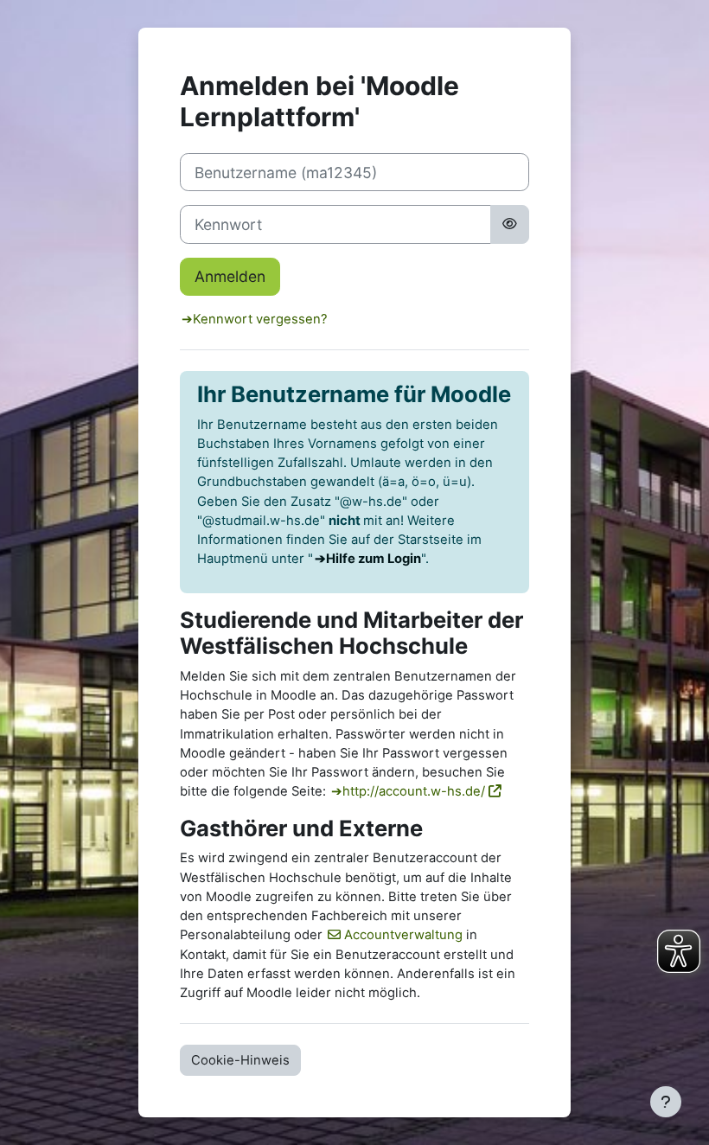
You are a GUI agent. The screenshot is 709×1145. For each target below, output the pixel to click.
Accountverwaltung (403, 935)
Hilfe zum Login (373, 558)
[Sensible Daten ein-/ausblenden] (509, 224)
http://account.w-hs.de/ (413, 791)
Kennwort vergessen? (260, 319)
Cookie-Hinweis (240, 1060)
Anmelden (230, 276)
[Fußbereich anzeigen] (665, 1101)
